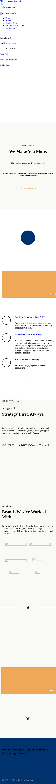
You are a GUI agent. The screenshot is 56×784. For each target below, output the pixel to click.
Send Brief (4, 54)
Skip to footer (19, 1)
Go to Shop (5, 65)
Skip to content (6, 1)
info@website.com (8, 43)
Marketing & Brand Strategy (28, 334)
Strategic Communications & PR (30, 317)
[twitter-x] (1, 32)
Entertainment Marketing (27, 359)
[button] (52, 7)
